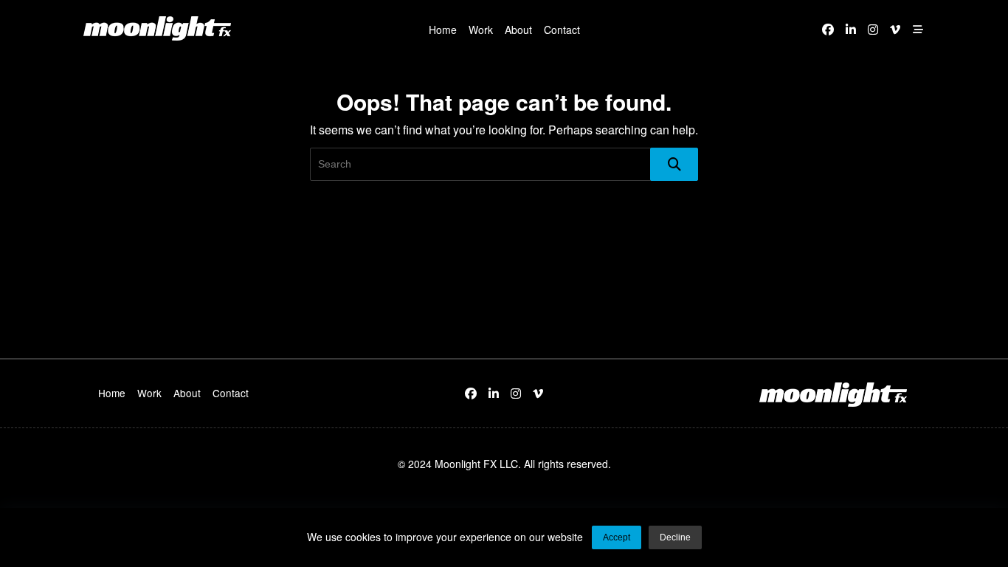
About (518, 29)
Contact (562, 29)
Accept (616, 537)
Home (443, 29)
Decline (675, 537)
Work (481, 29)
